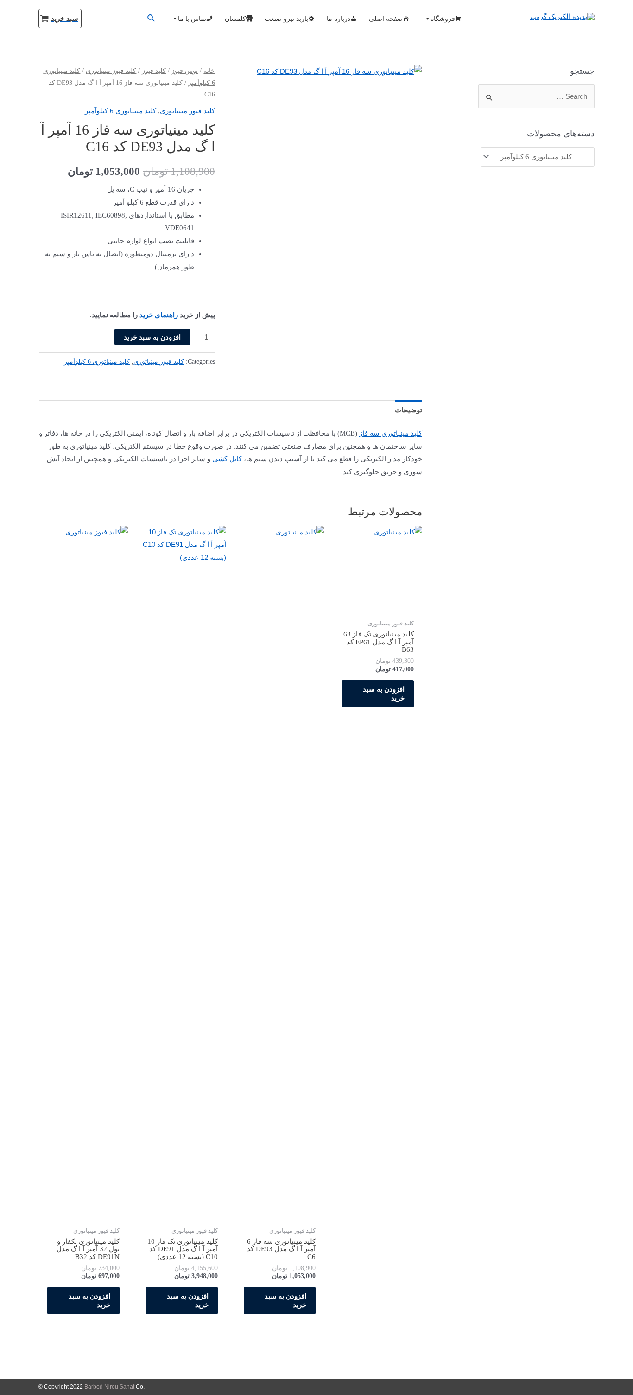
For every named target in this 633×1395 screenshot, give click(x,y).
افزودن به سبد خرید (152, 337)
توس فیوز (184, 70)
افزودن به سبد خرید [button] (384, 693)
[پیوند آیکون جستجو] (150, 19)
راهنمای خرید (158, 315)
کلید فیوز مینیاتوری (111, 70)
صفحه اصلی (386, 18)
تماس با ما (192, 18)
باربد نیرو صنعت (286, 18)
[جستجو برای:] (536, 96)
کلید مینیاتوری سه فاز (390, 433)
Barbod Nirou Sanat (109, 1386)
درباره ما (338, 18)
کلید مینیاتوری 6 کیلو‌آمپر (120, 111)
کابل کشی (227, 459)
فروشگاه (442, 18)
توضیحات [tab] (408, 410)
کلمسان (235, 18)
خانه (209, 70)
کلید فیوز (154, 70)
